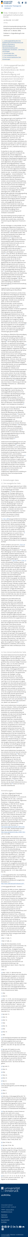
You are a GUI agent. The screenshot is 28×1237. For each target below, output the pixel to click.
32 (20, 549)
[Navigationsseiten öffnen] (2, 6)
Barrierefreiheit (5, 1220)
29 (7, 469)
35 (8, 736)
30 (10, 491)
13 (4, 270)
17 (25, 324)
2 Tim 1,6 (23, 560)
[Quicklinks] (22, 2)
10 (10, 237)
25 (22, 429)
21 (15, 379)
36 (16, 753)
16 (2, 1020)
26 (14, 438)
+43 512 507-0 (10, 1209)
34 (17, 702)
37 (14, 779)
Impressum (4, 1215)
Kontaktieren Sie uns (6, 1211)
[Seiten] (25, 2)
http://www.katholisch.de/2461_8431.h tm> (13, 827)
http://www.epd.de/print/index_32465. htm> (13, 832)
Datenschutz (4, 1217)
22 (23, 403)
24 (17, 424)
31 (24, 532)
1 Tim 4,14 (22, 544)
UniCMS (7, 1234)
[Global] (22, 2)
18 (6, 341)
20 (9, 376)
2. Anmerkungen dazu (8, 53)
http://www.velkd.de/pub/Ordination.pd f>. (12, 883)
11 (21, 248)
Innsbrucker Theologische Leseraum (12, 7)
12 (5, 253)
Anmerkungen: (6, 59)
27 (2, 1075)
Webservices (12, 1234)
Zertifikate (4, 1222)
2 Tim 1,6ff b (5, 519)
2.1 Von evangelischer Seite (9, 55)
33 (23, 698)
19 (26, 344)
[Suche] (19, 2)
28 (25, 455)
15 (7, 285)
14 (17, 278)
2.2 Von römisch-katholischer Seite (11, 57)
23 (17, 413)
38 (12, 783)
